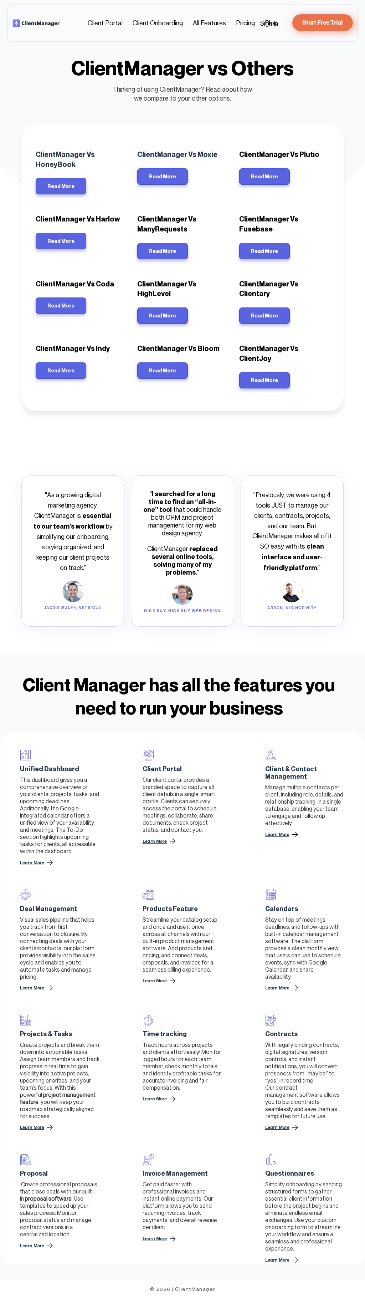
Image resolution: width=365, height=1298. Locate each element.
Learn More (155, 841)
